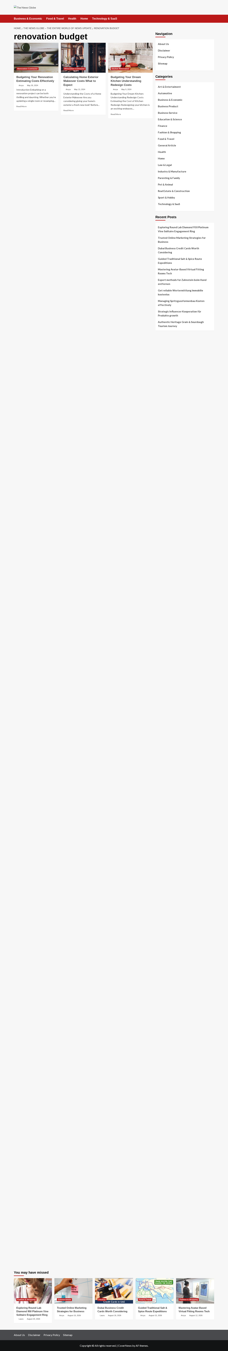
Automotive (165, 93)
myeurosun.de (163, 488)
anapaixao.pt (162, 352)
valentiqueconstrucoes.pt (169, 408)
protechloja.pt (163, 356)
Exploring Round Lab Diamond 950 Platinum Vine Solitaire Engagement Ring (183, 229)
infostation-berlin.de (166, 709)
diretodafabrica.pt (165, 380)
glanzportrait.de (164, 941)
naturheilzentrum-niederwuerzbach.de (176, 1002)
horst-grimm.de (163, 628)
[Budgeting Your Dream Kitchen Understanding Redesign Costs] (130, 58)
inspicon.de (161, 1238)
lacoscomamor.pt (164, 368)
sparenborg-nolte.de (166, 725)
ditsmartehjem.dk (164, 440)
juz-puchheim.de (164, 893)
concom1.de (162, 1158)
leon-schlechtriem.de (166, 701)
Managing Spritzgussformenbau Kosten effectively (181, 302)
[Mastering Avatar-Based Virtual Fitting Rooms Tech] (195, 1291)
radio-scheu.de (163, 616)
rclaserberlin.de (164, 508)
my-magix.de (162, 604)
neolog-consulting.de (167, 857)
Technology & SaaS (104, 18)
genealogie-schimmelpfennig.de (173, 1062)
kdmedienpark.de (164, 660)
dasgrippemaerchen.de (167, 1146)
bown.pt (159, 376)
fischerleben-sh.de (165, 781)
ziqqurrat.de (162, 480)
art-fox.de (161, 544)
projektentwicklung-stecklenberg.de (175, 765)
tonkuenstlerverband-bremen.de (173, 1226)
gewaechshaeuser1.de (167, 656)
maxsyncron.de (163, 986)
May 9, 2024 (126, 89)
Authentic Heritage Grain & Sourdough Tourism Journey (181, 323)
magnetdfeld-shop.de (167, 540)
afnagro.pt (161, 344)
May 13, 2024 (79, 89)
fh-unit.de (160, 504)
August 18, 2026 (114, 1315)
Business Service (167, 112)
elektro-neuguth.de (166, 1150)
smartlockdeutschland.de (169, 845)
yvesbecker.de (163, 933)
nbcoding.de (162, 532)
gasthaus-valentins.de (167, 825)
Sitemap (162, 63)
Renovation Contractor (27, 69)
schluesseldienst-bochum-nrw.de (173, 801)
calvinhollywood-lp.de (167, 1010)
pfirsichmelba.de (164, 1138)
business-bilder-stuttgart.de (171, 1186)
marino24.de (162, 821)
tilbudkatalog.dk (164, 416)
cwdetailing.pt (163, 400)
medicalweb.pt (163, 360)
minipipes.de (162, 809)
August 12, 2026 (195, 1315)
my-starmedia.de (164, 889)
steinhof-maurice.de (166, 753)
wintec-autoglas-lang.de (169, 588)
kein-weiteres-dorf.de (167, 978)
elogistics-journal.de (166, 901)
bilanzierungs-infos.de (167, 745)
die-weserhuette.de (166, 1022)
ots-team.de (162, 757)
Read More (21, 106)
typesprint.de (162, 950)
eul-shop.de (161, 1130)
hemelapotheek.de (165, 685)
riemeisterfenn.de (165, 917)
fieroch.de (160, 612)
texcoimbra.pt (163, 412)
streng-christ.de (164, 829)
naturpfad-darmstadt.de (168, 500)
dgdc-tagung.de (164, 853)
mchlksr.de (161, 717)
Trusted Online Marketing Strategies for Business (182, 239)
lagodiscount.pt (164, 364)
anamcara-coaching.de (167, 865)
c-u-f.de (159, 1218)
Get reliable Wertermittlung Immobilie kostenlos (180, 292)
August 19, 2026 (74, 1315)
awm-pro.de (161, 512)
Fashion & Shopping (169, 132)
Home (84, 18)
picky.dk (159, 444)
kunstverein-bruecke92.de (169, 925)
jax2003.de (161, 761)
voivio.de (160, 966)
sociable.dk (161, 432)
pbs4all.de (161, 805)
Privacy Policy (166, 56)
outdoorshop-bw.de (166, 672)
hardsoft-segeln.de (166, 592)
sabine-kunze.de (164, 1118)
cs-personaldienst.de (166, 681)
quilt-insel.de (162, 664)
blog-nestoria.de (164, 568)
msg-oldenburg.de (165, 1122)
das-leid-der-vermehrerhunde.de (173, 921)
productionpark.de (165, 608)
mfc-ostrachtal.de (165, 1110)
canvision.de (162, 556)
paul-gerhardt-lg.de (166, 1166)
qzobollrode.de (163, 1246)
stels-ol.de (161, 1030)
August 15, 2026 (155, 1315)
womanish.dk (162, 420)
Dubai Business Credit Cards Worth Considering (178, 250)
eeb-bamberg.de (164, 1074)
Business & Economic (28, 18)
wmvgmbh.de (162, 1154)
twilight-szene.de (165, 881)
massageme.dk (163, 452)
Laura (21, 1319)
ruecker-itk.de (163, 877)
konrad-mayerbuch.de (167, 797)
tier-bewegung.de (165, 733)
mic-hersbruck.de (164, 833)
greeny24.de (162, 564)
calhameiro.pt (162, 392)
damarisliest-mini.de (166, 793)
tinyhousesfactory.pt (167, 384)
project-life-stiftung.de (168, 1234)
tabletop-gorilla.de (165, 861)
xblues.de (160, 1190)
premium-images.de (166, 741)
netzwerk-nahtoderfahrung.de (172, 905)
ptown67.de (162, 982)
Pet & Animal (165, 184)
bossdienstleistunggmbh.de (170, 484)
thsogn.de (160, 1170)
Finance (162, 125)
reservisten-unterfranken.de (171, 524)
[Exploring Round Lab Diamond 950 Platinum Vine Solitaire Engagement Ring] (33, 1291)
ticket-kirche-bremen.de (168, 937)
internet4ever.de (164, 1070)
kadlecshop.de (163, 552)
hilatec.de (160, 528)
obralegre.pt (162, 404)
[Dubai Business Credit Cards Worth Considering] (114, 1291)
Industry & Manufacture (172, 171)
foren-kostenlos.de (166, 1046)
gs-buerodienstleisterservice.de (173, 648)
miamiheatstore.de (165, 837)
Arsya (21, 85)
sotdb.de (160, 580)
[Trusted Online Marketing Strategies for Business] (73, 1291)
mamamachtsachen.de (167, 873)
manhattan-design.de (167, 1142)
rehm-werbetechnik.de (167, 640)
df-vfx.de (160, 1054)
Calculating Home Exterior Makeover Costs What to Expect (80, 81)
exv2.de (159, 897)
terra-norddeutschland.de (169, 1058)
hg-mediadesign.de (165, 632)
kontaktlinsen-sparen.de (168, 1018)
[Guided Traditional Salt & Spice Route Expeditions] (155, 1291)
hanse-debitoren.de (166, 624)
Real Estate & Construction (174, 190)
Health (72, 18)
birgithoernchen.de (165, 689)
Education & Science (170, 119)
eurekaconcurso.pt (165, 372)
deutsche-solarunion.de (168, 468)
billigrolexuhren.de (165, 885)
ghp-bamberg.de (164, 789)
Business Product (168, 106)
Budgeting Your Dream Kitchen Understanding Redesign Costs (126, 81)
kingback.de (161, 697)
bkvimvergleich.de (165, 620)
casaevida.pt (162, 396)
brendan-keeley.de (165, 496)
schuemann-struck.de (167, 1066)
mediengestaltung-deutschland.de (174, 472)
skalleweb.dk (162, 436)
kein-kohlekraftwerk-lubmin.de (172, 974)
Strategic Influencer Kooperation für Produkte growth (179, 313)
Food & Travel (55, 18)
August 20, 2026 (33, 1319)
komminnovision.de (165, 713)
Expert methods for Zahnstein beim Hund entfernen (182, 281)
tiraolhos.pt (161, 460)
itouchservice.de (164, 1178)
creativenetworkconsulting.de (172, 644)
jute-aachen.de (163, 998)
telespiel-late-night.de (167, 1098)
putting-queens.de (165, 677)
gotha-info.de (163, 1206)
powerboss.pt (162, 340)
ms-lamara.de (162, 560)
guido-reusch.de (164, 1006)
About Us (163, 43)
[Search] (212, 19)
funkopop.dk (162, 448)
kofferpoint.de (163, 1026)
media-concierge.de (166, 1222)
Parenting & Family (169, 177)
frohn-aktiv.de (163, 584)
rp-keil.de (160, 520)
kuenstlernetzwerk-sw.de (169, 785)
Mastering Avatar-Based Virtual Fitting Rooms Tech (181, 271)
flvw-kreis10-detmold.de (169, 913)
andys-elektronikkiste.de (169, 476)
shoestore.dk (162, 428)
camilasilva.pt (162, 348)
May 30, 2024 (32, 85)
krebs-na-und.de (164, 1050)
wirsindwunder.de (165, 536)
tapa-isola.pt (162, 388)
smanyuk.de (161, 576)
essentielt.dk (162, 424)
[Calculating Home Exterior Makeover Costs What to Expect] (83, 58)
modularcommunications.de (170, 769)
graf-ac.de (161, 464)
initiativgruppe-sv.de (166, 729)
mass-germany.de (165, 600)
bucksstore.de (163, 749)
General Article (167, 145)
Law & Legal (165, 164)
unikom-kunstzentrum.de (168, 721)
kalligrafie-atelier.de (166, 1262)
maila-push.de (163, 548)
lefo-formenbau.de (165, 492)
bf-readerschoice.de (166, 1042)
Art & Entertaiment (169, 86)
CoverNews (125, 1345)
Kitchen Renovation (120, 69)
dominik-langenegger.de (168, 813)
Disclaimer (164, 50)
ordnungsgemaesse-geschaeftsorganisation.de (181, 773)
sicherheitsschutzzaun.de (169, 596)
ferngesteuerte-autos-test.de (171, 849)
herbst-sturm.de (164, 1230)
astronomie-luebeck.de (168, 958)
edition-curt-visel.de (166, 572)
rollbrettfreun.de (164, 970)
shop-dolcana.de (164, 1162)
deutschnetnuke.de (165, 990)
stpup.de (160, 1086)
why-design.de (163, 668)
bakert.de (160, 636)
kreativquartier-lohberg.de (170, 1134)
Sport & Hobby (166, 197)
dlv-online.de (162, 817)
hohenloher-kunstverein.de (170, 1038)
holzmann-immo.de (165, 1242)
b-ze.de (159, 954)
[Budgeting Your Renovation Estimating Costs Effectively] (36, 58)
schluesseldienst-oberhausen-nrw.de (175, 909)
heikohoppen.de (164, 693)
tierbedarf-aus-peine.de (168, 994)
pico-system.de (163, 929)
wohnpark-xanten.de (166, 652)
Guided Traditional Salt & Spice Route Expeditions (180, 260)
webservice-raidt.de (166, 1090)
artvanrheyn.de (163, 737)
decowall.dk (161, 456)
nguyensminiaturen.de (167, 1114)
